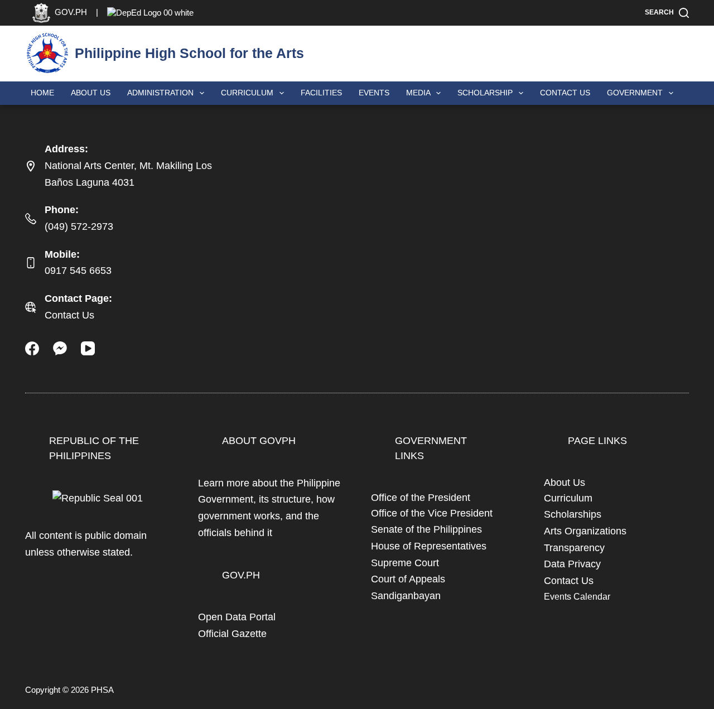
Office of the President (420, 497)
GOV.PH (241, 575)
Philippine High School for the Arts (189, 53)
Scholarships (572, 514)
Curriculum (568, 498)
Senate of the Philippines (426, 529)
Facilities (321, 92)
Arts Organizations (585, 531)
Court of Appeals (408, 579)
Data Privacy (572, 564)
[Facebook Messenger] (60, 348)
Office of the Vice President (432, 513)
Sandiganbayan (406, 595)
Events (374, 92)
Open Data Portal (237, 617)
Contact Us (565, 92)
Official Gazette (232, 633)
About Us (90, 92)
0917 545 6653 (78, 270)
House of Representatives (428, 546)
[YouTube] (88, 348)
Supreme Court (405, 562)
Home (42, 92)
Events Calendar (577, 596)
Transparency (574, 547)
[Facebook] (32, 348)
